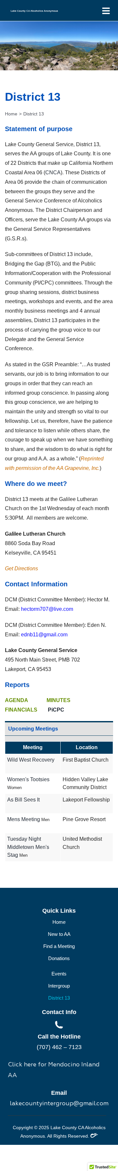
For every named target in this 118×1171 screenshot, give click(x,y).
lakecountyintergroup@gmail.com (59, 1104)
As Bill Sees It (23, 799)
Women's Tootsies (28, 779)
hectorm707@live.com (47, 609)
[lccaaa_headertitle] (34, 11)
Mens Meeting (23, 819)
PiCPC (50, 710)
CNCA (53, 172)
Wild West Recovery (30, 760)
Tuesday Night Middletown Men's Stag (28, 847)
